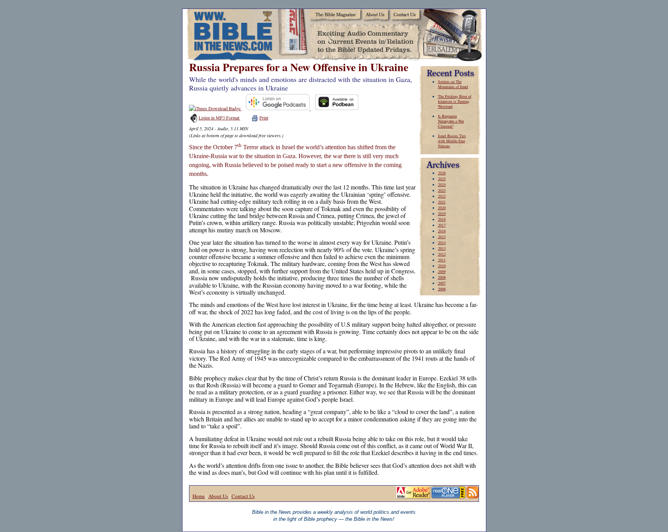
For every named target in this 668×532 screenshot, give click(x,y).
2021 (442, 202)
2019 (442, 213)
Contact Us (243, 496)
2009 (442, 271)
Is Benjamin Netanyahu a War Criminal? (451, 121)
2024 (442, 184)
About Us (218, 496)
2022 (442, 196)
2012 (442, 254)
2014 (442, 242)
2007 (442, 283)
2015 (442, 236)
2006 (442, 289)
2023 (442, 190)
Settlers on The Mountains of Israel (453, 84)
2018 (442, 219)
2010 (442, 265)
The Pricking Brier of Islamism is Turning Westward (454, 101)
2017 (442, 225)
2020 (442, 207)
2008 (442, 277)
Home (199, 496)
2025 (442, 178)
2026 (442, 173)
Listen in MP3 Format (219, 117)
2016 (442, 231)
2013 (442, 248)
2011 (442, 260)
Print (263, 117)
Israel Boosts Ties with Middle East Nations (452, 140)
